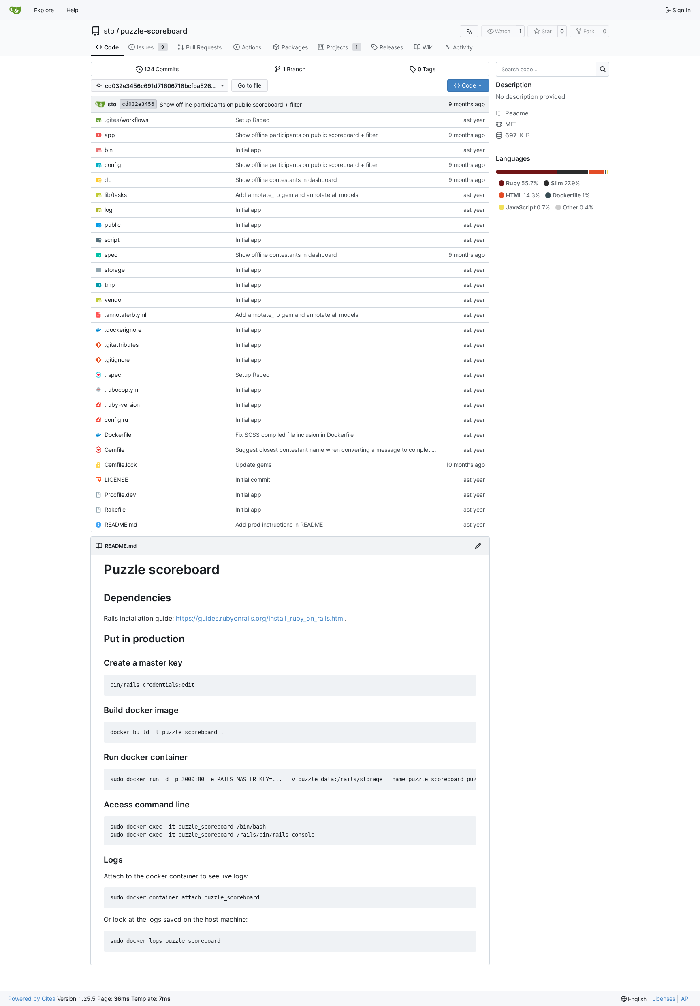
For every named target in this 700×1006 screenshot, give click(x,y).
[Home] (15, 10)
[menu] (634, 998)
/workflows (126, 119)
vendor (114, 299)
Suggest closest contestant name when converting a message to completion (336, 449)
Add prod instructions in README (279, 524)
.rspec (113, 374)
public (113, 224)
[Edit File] (478, 545)
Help (72, 9)
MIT (510, 124)
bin (109, 149)
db (108, 179)
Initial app (248, 149)
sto (109, 31)
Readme (517, 113)
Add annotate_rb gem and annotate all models (296, 194)
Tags (427, 69)
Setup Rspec (252, 119)
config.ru (116, 419)
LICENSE (116, 479)
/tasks (116, 194)
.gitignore (117, 359)
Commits (161, 69)
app (110, 134)
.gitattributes (122, 344)
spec (111, 254)
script (112, 239)
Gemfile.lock (121, 464)
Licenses (663, 998)
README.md (121, 524)
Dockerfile (118, 434)
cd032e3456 (138, 104)
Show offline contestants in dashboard (286, 179)
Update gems (253, 464)
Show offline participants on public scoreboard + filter (231, 104)
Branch (294, 69)
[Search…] (602, 69)
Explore (44, 9)
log (109, 209)
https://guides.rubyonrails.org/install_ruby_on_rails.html (260, 618)
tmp (110, 284)
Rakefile (115, 509)
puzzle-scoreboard (153, 31)
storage (115, 269)
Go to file (249, 85)
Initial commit (252, 479)
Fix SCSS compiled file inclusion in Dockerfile (294, 434)
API (685, 998)
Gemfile (114, 449)
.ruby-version (122, 404)
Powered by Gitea (31, 998)
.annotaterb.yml (125, 314)
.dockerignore (123, 329)
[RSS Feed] (469, 31)
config (113, 164)
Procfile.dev (120, 494)
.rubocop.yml (122, 389)
